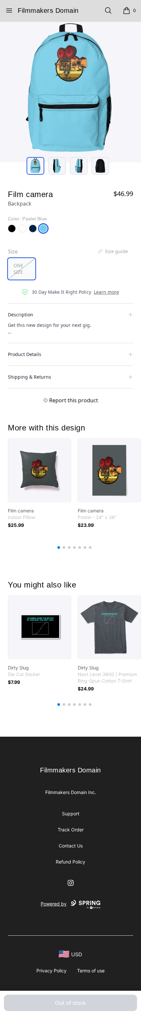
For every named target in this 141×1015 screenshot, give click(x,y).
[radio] (21, 269)
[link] (39, 470)
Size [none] (13, 251)
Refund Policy (70, 862)
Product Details (24, 354)
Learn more (106, 292)
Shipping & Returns (29, 377)
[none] (112, 251)
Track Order (71, 829)
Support (70, 813)
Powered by (54, 903)
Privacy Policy (51, 970)
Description (20, 314)
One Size (18, 268)
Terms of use (91, 970)
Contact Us (71, 845)
